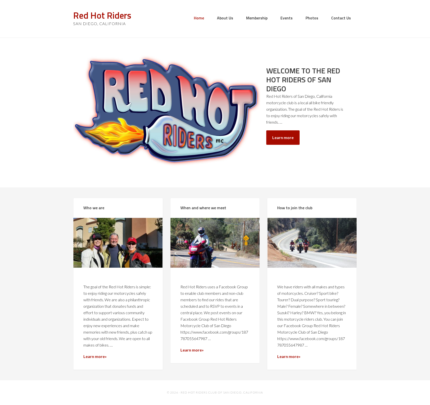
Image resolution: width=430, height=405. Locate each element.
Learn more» (95, 356)
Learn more (283, 137)
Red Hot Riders (102, 15)
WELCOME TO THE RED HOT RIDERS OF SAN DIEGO (303, 79)
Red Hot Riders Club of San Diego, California (222, 392)
